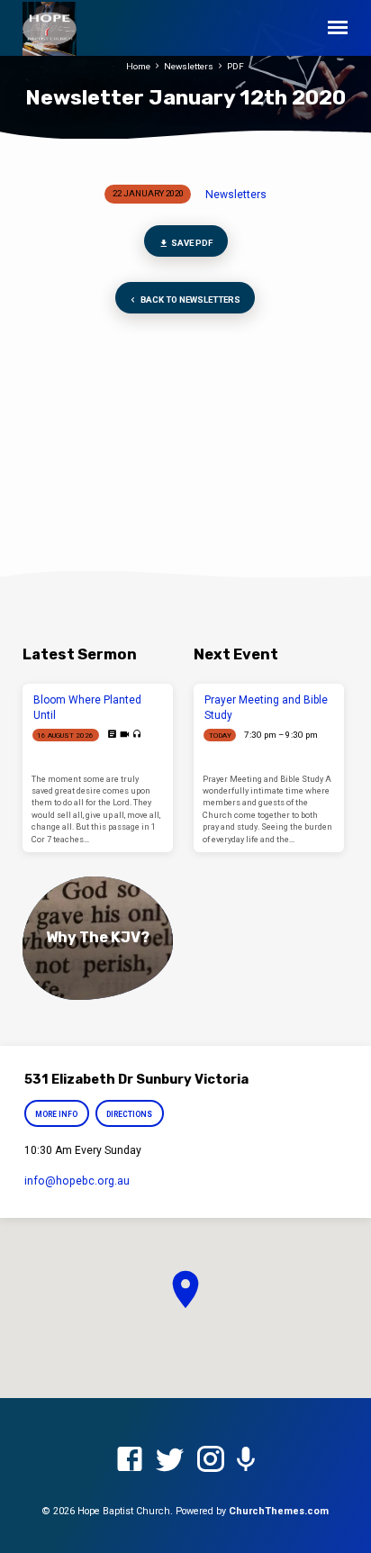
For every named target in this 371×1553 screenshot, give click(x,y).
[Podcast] (246, 1460)
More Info (56, 1114)
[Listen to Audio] (137, 734)
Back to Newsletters (189, 299)
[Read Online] (112, 734)
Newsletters (188, 66)
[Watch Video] (125, 734)
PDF (235, 66)
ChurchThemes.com (279, 1511)
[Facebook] (129, 1460)
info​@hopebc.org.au (77, 1181)
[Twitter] (170, 1460)
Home (138, 66)
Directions (129, 1114)
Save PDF (191, 243)
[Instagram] (211, 1460)
